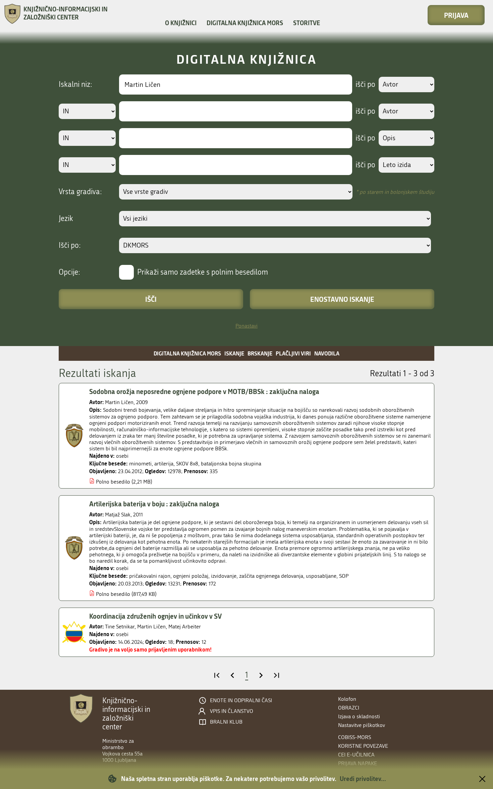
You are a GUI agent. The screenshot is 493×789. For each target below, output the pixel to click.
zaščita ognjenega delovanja (271, 576)
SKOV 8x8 (187, 463)
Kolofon (347, 699)
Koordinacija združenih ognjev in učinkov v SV (155, 616)
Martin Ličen (119, 402)
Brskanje (260, 353)
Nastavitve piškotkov (361, 725)
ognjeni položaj (190, 576)
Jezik (66, 218)
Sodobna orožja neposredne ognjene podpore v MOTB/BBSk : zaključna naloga (204, 391)
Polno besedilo (113, 481)
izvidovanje (223, 576)
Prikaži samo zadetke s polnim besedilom (202, 272)
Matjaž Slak (117, 514)
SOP (343, 576)
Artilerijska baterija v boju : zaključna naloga (154, 503)
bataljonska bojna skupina (231, 463)
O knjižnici (181, 22)
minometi (140, 463)
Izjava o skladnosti (359, 716)
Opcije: (69, 272)
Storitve (306, 22)
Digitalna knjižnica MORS (245, 22)
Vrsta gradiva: (80, 191)
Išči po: (70, 245)
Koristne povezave (363, 746)
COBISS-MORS (354, 737)
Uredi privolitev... (363, 778)
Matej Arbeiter (184, 626)
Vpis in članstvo (231, 711)
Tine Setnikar (119, 626)
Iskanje (234, 353)
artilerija (163, 463)
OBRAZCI (348, 708)
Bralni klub (226, 722)
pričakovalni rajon (149, 576)
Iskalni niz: (75, 84)
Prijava (456, 15)
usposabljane (321, 576)
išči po (365, 84)
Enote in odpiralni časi (241, 700)
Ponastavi (246, 326)
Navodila (326, 353)
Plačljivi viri (293, 353)
